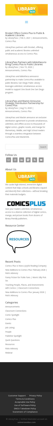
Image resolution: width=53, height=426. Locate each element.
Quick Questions (12, 340)
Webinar (9, 352)
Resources (10, 344)
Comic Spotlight (12, 315)
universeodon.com (27, 422)
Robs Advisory (11, 348)
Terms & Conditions (25, 399)
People (8, 331)
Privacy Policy (35, 395)
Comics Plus (10, 41)
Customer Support (17, 395)
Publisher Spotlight (13, 336)
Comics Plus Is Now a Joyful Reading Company (25, 265)
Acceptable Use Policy (25, 402)
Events (8, 323)
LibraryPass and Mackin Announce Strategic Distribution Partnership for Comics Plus (24, 103)
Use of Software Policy (25, 405)
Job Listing (9, 327)
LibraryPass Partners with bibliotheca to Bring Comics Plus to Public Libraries (25, 63)
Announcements (40, 38)
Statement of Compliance (25, 411)
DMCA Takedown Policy (25, 408)
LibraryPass (13, 38)
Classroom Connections (15, 310)
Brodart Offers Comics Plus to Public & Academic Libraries (24, 34)
